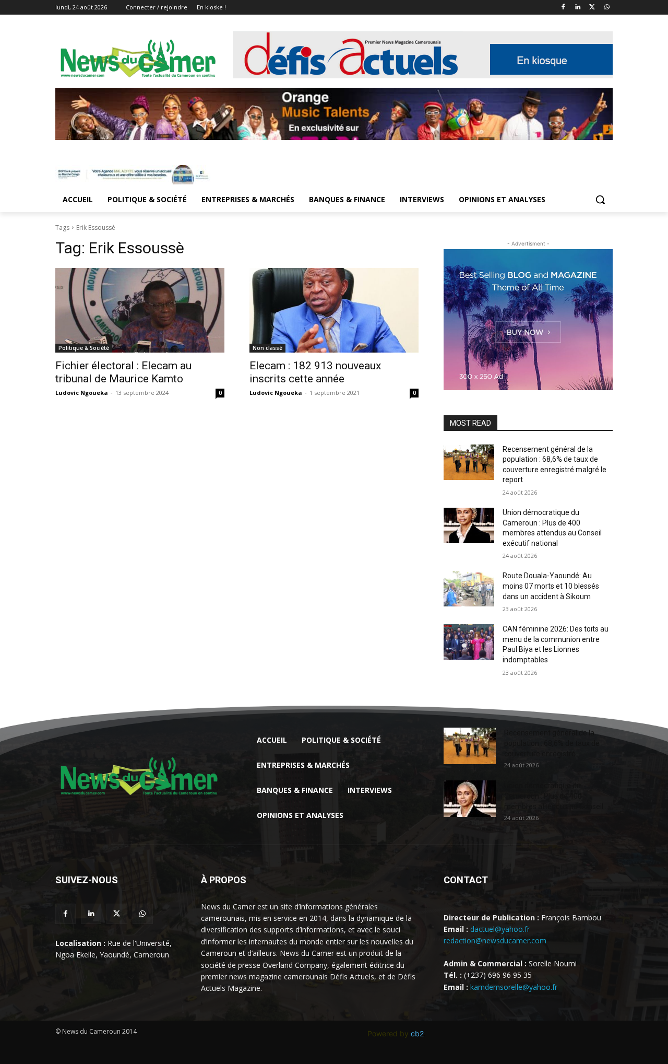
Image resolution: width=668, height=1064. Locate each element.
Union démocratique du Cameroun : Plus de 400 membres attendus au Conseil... (556, 796)
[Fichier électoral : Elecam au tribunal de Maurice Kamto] (139, 310)
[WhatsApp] (607, 8)
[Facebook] (563, 8)
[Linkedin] (578, 8)
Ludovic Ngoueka (81, 392)
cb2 (417, 1033)
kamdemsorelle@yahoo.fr (513, 987)
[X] (592, 8)
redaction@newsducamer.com (495, 940)
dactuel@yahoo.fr (500, 929)
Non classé (267, 348)
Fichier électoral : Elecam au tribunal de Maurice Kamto (123, 372)
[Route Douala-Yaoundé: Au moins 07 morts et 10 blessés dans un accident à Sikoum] (469, 588)
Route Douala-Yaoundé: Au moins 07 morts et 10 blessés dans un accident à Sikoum (551, 585)
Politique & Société (83, 348)
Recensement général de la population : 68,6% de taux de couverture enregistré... (552, 743)
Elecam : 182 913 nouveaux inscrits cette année (315, 372)
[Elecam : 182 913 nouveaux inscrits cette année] (334, 310)
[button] (600, 199)
